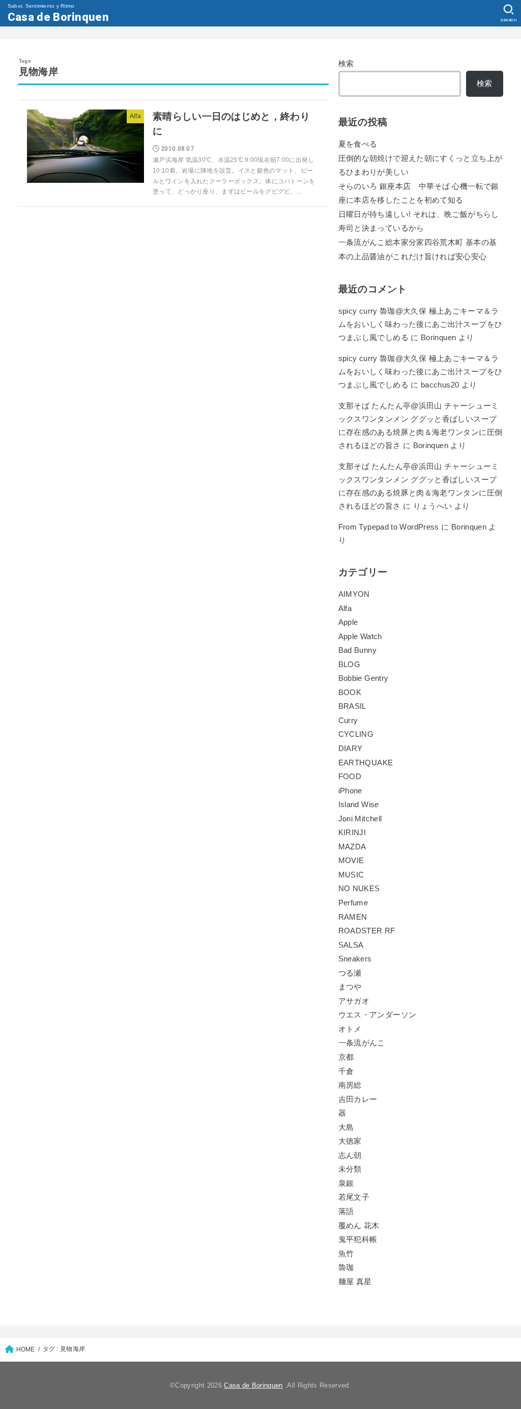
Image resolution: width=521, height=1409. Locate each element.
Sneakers (355, 959)
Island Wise (358, 804)
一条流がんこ (361, 1043)
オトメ (350, 1029)
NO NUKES (359, 889)
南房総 (350, 1085)
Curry (348, 720)
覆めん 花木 (359, 1226)
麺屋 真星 (355, 1282)
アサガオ (353, 1001)
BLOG (349, 664)
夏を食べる (358, 144)
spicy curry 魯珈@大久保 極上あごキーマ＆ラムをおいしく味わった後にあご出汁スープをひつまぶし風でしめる (420, 324)
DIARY (350, 748)
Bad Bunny (357, 650)
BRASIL (352, 706)
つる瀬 (350, 973)
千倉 (346, 1071)
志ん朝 (350, 1155)
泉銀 (346, 1183)
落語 (346, 1211)
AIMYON (354, 594)
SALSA (351, 945)
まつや (350, 987)
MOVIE (351, 861)
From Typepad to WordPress (388, 527)
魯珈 (346, 1267)
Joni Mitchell (360, 819)
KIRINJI (352, 832)
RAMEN (352, 917)
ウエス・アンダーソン (377, 1015)
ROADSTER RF (366, 931)
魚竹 (346, 1254)
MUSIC (351, 875)
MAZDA (352, 847)
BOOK (349, 692)
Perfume (353, 903)
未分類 (350, 1169)
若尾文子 (353, 1197)
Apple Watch (360, 636)
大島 (346, 1127)
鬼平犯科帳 (358, 1239)
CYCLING (356, 734)
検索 (346, 64)
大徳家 (350, 1141)
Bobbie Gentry (363, 678)
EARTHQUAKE (365, 763)
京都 (346, 1057)
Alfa (345, 608)
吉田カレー (358, 1099)
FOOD (349, 776)
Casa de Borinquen (58, 17)
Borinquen (430, 445)
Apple (348, 622)
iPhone (350, 791)
